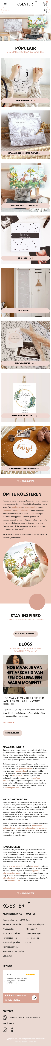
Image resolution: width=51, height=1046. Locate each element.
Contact (29, 942)
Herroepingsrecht (10, 947)
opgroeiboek (37, 871)
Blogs (28, 920)
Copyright (7, 956)
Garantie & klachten (11, 933)
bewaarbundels (31, 507)
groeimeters (7, 510)
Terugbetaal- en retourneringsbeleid (12, 940)
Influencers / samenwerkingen (33, 931)
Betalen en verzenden (12, 924)
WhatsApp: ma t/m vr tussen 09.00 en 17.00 (25, 1017)
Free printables (32, 938)
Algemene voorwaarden (13, 951)
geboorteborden (21, 510)
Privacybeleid (9, 929)
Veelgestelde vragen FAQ (14, 920)
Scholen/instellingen (35, 924)
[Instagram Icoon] (5, 1030)
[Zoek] (46, 10)
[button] (5, 4)
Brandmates (31, 1042)
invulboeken (17, 507)
